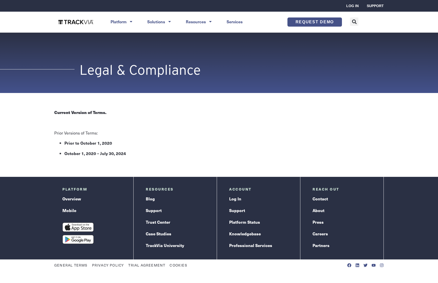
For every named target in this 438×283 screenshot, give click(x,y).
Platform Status (244, 222)
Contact (320, 199)
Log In (352, 6)
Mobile (69, 210)
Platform (118, 21)
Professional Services (250, 245)
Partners (321, 245)
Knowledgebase (245, 234)
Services (235, 21)
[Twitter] (365, 265)
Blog (150, 199)
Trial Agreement (146, 265)
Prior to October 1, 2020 (88, 143)
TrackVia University (165, 245)
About (318, 210)
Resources (196, 21)
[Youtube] (374, 265)
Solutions (156, 21)
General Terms (71, 265)
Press (318, 222)
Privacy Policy (108, 265)
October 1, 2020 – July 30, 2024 (95, 153)
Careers (320, 234)
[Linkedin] (357, 265)
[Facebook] (349, 265)
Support (375, 6)
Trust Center (158, 222)
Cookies (178, 265)
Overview (71, 199)
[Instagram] (382, 265)
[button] (354, 21)
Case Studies (158, 234)
